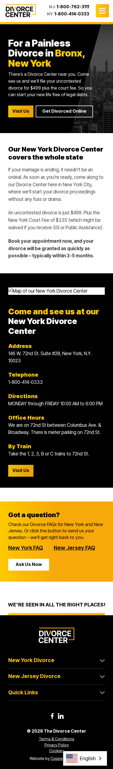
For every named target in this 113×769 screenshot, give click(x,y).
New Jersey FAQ (74, 547)
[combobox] (85, 758)
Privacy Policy (56, 745)
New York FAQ (25, 547)
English (88, 758)
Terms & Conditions (56, 738)
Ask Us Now (29, 564)
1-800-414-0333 (71, 14)
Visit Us (20, 111)
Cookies (56, 750)
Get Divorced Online (64, 111)
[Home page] (20, 10)
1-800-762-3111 (72, 6)
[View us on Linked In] (61, 716)
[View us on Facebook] (52, 716)
